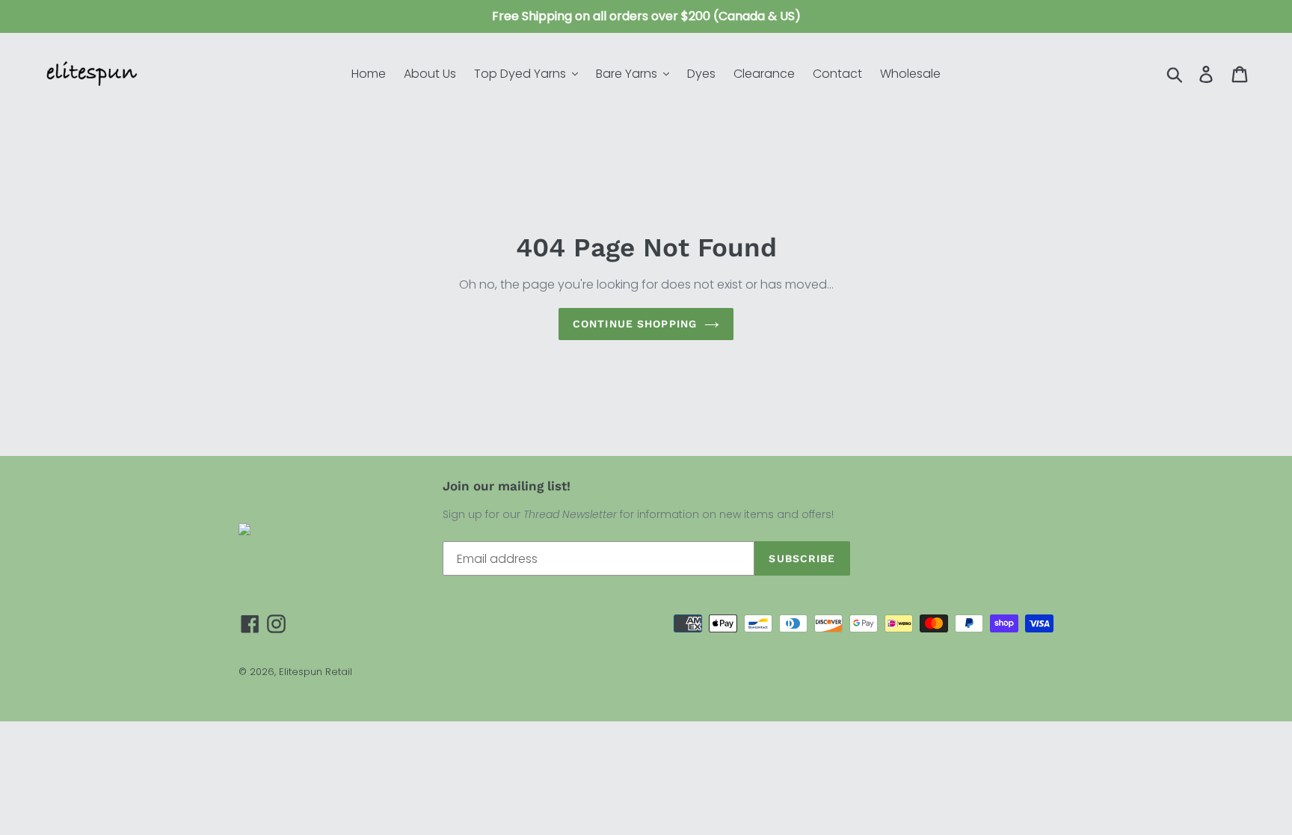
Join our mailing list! (506, 485)
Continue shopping (635, 324)
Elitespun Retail (315, 672)
